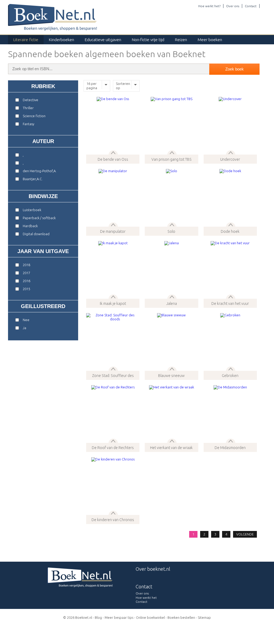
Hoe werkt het (146, 597)
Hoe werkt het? (209, 6)
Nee (26, 320)
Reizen (181, 39)
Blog (98, 617)
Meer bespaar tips (119, 617)
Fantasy (28, 124)
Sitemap (204, 617)
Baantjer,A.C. (33, 179)
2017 (26, 273)
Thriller (28, 108)
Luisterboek (32, 210)
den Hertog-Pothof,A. (39, 171)
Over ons (232, 6)
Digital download (36, 234)
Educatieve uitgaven (103, 39)
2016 (26, 281)
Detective (30, 100)
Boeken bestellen (181, 617)
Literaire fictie (25, 39)
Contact (251, 6)
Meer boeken (210, 39)
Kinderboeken (61, 39)
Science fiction (34, 116)
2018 (26, 265)
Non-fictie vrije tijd (148, 39)
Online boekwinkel (150, 617)
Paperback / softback (39, 218)
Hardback (30, 226)
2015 (26, 289)
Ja (24, 328)
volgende (245, 534)
